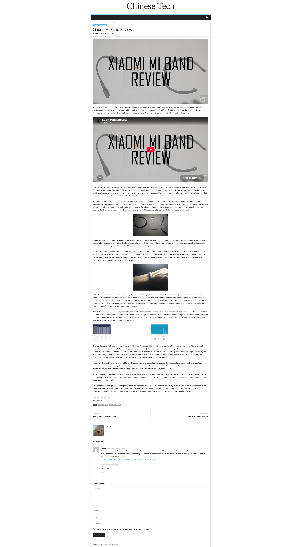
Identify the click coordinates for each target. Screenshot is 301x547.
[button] (207, 17)
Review (101, 23)
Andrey (104, 448)
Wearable (103, 25)
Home (94, 23)
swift (96, 33)
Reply (102, 472)
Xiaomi (118, 404)
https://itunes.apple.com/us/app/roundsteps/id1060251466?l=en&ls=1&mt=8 (129, 459)
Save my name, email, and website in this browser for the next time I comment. (122, 529)
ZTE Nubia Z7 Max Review (104, 416)
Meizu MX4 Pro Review (198, 416)
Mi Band (112, 404)
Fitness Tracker (103, 404)
